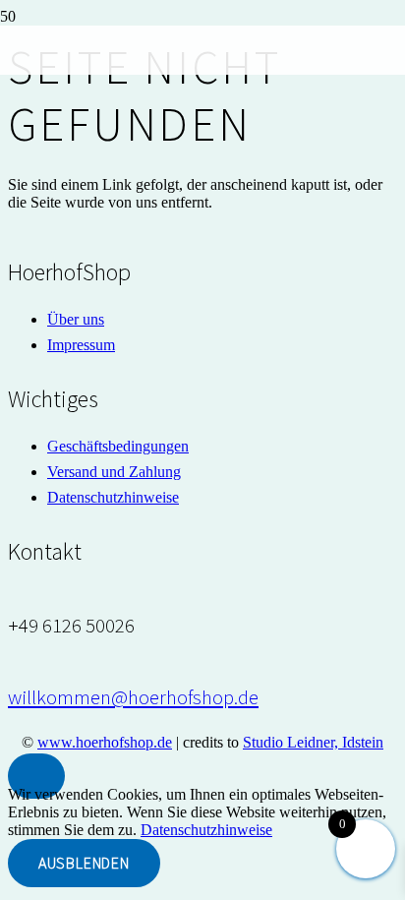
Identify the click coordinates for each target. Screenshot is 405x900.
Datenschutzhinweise (206, 829)
